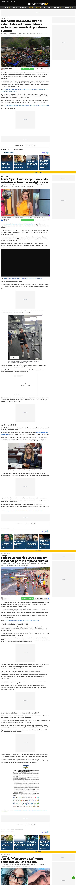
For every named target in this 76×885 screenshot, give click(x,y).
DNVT (12, 149)
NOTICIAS (31, 7)
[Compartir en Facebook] (26, 145)
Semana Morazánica (19, 828)
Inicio (2, 16)
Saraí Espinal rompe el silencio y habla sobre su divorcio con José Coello (23, 511)
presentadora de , (18, 224)
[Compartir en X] (32, 145)
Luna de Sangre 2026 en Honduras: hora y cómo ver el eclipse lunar (21, 620)
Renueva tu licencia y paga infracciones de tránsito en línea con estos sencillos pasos (26, 105)
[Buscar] (73, 7)
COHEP (12, 828)
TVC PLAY (14, 7)
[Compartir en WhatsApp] (29, 145)
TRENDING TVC (22, 7)
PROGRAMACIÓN (48, 7)
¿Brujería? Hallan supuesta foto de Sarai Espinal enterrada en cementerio (23, 278)
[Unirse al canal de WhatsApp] (73, 877)
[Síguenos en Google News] (35, 145)
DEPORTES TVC (9, 1)
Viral (19, 527)
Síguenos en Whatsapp (28, 68)
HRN (14, 1)
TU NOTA (3, 1)
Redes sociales (14, 527)
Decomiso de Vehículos (19, 149)
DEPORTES (38, 7)
